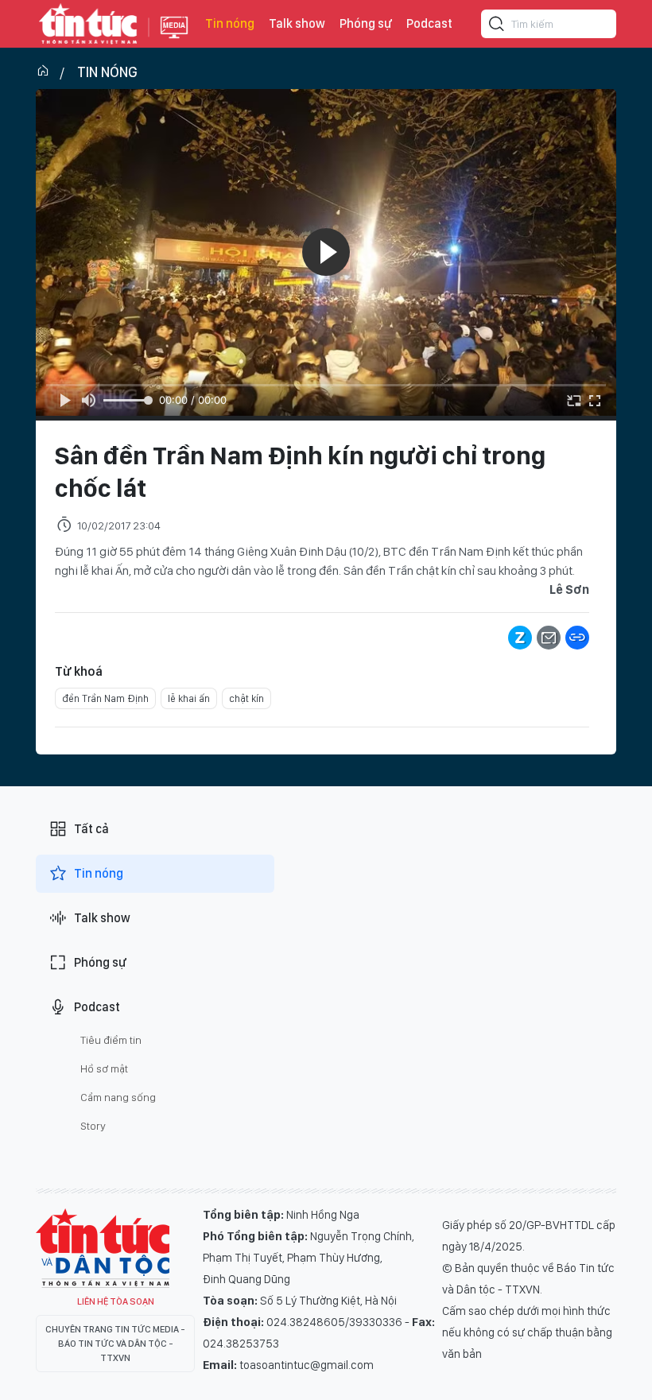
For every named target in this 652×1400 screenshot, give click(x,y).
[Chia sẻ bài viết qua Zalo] (520, 638)
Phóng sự (366, 23)
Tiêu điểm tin (111, 1040)
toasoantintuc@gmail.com (306, 1365)
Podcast (429, 23)
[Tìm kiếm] (496, 26)
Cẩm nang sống (118, 1097)
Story (93, 1125)
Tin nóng (229, 23)
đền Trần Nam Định (105, 698)
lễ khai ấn (189, 698)
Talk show (297, 23)
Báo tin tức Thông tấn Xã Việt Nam (174, 40)
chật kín (246, 698)
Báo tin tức (88, 24)
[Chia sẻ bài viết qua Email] (549, 638)
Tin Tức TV (102, 1248)
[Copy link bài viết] (577, 638)
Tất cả (91, 828)
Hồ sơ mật (104, 1068)
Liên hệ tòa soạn (115, 1301)
